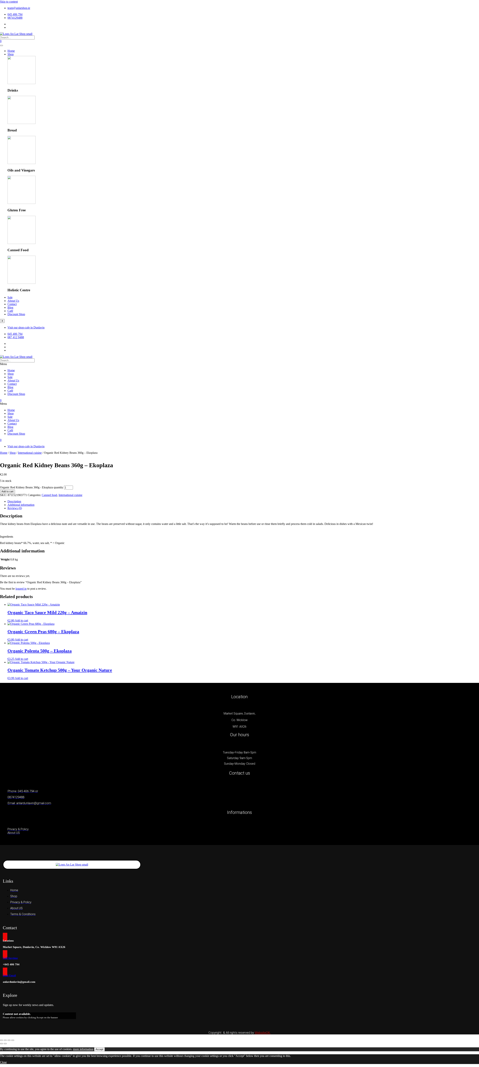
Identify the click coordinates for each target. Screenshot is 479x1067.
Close (3, 1062)
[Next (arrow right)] (5, 1043)
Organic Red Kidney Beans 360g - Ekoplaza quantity (31, 487)
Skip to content (9, 1)
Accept (99, 1049)
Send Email (9, 975)
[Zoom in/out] (1, 1040)
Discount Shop (16, 314)
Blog (10, 307)
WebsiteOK (263, 1032)
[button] (239, 364)
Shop (10, 54)
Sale (10, 297)
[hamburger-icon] (1, 45)
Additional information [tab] (20, 504)
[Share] (8, 1040)
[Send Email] (5, 972)
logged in (21, 588)
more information (83, 1049)
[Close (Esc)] (12, 1040)
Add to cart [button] (21, 620)
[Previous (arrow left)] (1, 1043)
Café (10, 310)
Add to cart (7, 491)
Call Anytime (10, 958)
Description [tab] (14, 501)
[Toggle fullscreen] (5, 1040)
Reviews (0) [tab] (14, 508)
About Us (13, 300)
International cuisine (30, 452)
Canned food (49, 495)
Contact (12, 304)
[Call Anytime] (5, 954)
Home (11, 50)
